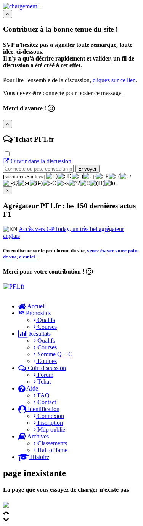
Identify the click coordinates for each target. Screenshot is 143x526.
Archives (37, 436)
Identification (42, 409)
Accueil (36, 306)
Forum (44, 374)
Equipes (46, 361)
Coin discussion (46, 368)
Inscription (49, 422)
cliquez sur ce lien (114, 80)
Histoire (39, 457)
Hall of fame (51, 450)
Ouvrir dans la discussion (40, 161)
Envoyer (87, 169)
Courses (46, 327)
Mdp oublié (50, 429)
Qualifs (45, 320)
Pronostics (37, 313)
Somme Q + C (54, 354)
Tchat (43, 381)
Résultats (39, 333)
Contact (46, 402)
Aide (31, 388)
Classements (51, 443)
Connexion (50, 416)
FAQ (43, 395)
